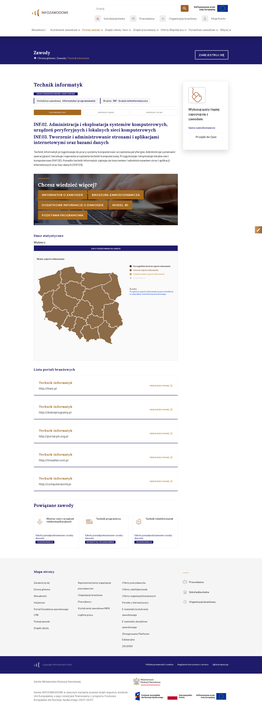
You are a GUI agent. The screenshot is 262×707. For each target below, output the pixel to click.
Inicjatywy (40, 602)
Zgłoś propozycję (220, 664)
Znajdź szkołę (41, 628)
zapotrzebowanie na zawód (106, 249)
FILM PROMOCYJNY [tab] (57, 112)
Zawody (61, 58)
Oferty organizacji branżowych (139, 595)
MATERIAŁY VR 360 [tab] (154, 112)
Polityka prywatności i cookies (160, 664)
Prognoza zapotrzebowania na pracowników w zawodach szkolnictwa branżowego (151, 292)
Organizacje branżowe (90, 595)
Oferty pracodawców (134, 582)
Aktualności (40, 595)
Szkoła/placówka (199, 592)
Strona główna (46, 58)
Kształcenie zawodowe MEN (94, 608)
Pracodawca (196, 582)
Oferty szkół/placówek (135, 589)
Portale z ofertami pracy (135, 602)
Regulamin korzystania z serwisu (193, 664)
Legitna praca (85, 614)
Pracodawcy (85, 601)
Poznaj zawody (42, 621)
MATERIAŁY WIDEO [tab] (106, 112)
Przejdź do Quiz (206, 136)
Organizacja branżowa (202, 601)
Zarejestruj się (42, 582)
